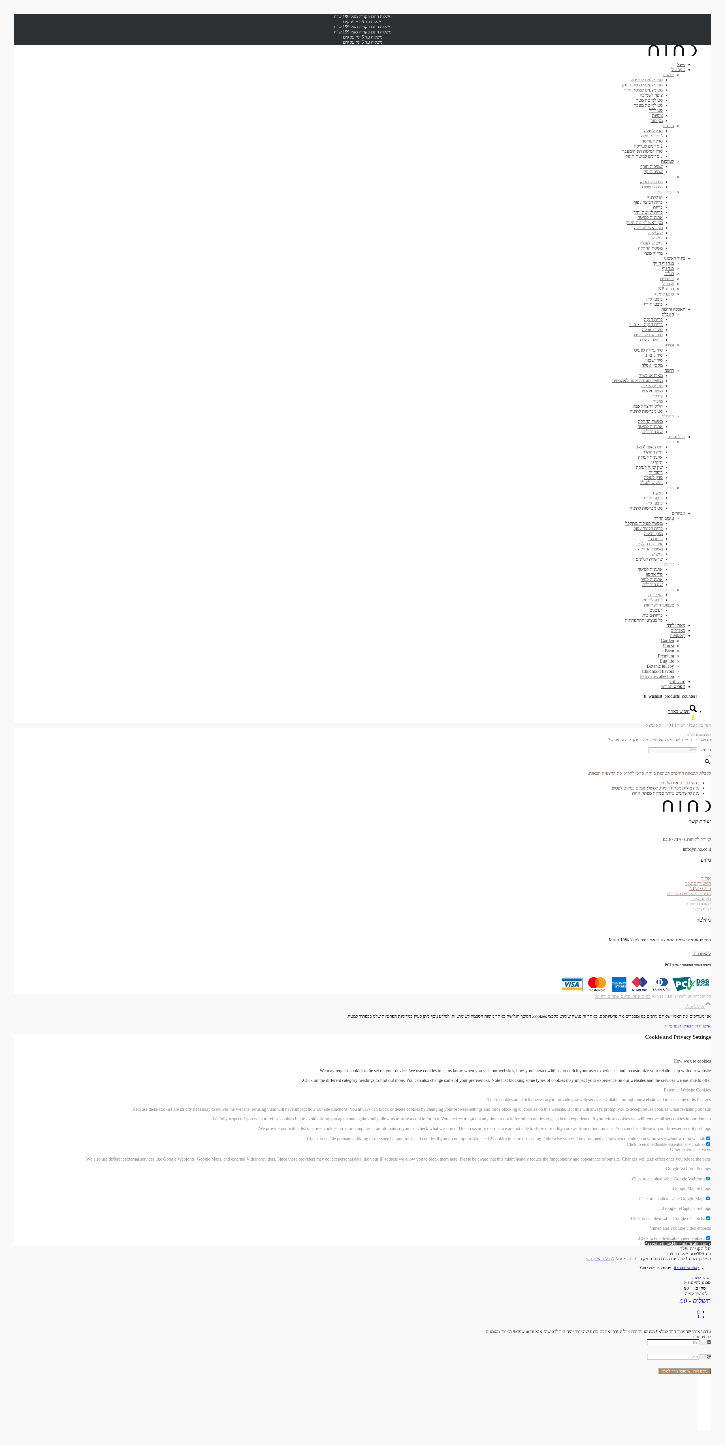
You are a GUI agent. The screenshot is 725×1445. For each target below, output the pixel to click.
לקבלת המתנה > (600, 1258)
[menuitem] (356, 64)
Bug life (667, 661)
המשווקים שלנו (698, 883)
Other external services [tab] (690, 1149)
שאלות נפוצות (699, 903)
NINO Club (700, 888)
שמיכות (667, 161)
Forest (668, 645)
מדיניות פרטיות (678, 1025)
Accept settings (658, 1243)
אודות (706, 878)
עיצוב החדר (664, 518)
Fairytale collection (657, 676)
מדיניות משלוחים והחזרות (689, 893)
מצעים (668, 74)
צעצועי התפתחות (659, 605)
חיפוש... (704, 749)
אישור (705, 1025)
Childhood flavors (658, 671)
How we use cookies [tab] (692, 1061)
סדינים (668, 125)
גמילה (669, 344)
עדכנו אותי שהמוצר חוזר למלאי (685, 1371)
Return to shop (687, 1268)
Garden (667, 640)
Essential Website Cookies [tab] (687, 1090)
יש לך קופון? (701, 1277)
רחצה (669, 370)
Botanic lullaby (660, 666)
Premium (666, 656)
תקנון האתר (700, 898)
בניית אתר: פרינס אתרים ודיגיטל (623, 996)
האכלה (668, 314)
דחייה (695, 1025)
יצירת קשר (701, 908)
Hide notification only (691, 1243)
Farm (669, 650)
